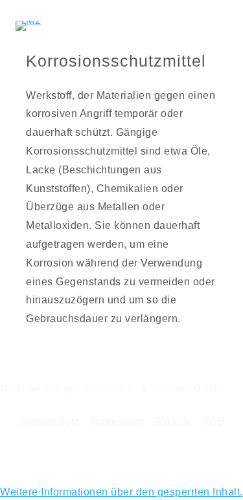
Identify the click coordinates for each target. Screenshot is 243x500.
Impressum (117, 421)
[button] (121, 491)
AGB (214, 421)
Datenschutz (49, 421)
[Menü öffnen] (217, 26)
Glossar (173, 421)
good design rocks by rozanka (177, 455)
